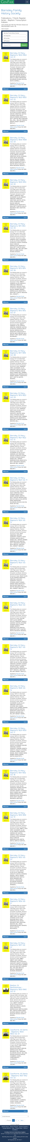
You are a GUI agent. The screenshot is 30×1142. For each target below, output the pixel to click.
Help (13, 1128)
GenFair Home (5, 1126)
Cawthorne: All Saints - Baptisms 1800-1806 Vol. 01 (19, 1032)
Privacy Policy (18, 1128)
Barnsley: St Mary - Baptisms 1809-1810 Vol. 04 (18, 182)
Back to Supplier (5, 28)
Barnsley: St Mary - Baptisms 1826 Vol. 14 (18, 605)
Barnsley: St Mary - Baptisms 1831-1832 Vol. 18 (18, 772)
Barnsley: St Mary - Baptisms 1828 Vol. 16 (18, 688)
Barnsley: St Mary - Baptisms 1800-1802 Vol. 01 (18, 55)
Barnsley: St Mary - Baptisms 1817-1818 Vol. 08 (18, 353)
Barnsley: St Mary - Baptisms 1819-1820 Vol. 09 (18, 395)
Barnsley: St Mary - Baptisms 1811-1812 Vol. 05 (18, 226)
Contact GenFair (7, 1128)
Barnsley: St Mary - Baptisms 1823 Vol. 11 (18, 479)
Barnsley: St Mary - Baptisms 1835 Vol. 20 (18, 857)
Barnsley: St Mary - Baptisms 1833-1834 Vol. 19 (18, 815)
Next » (22, 1120)
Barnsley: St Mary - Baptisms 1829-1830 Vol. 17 (18, 730)
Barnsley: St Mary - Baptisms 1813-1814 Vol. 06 (18, 268)
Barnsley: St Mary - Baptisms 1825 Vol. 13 (18, 562)
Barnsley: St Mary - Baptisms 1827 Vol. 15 (18, 647)
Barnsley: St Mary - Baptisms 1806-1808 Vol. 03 (18, 139)
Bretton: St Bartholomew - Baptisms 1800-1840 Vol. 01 (18, 988)
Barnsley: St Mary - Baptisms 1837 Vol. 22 (18, 945)
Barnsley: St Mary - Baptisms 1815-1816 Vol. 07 (18, 310)
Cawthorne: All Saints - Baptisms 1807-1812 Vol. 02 (19, 1075)
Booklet (15, 89)
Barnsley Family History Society (11, 11)
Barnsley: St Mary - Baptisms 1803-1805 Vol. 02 (18, 97)
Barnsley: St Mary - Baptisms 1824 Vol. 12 (18, 520)
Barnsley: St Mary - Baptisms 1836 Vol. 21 (18, 901)
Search (24, 45)
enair (7, 2)
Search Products (14, 1126)
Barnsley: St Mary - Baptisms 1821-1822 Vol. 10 (18, 437)
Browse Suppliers (23, 1126)
